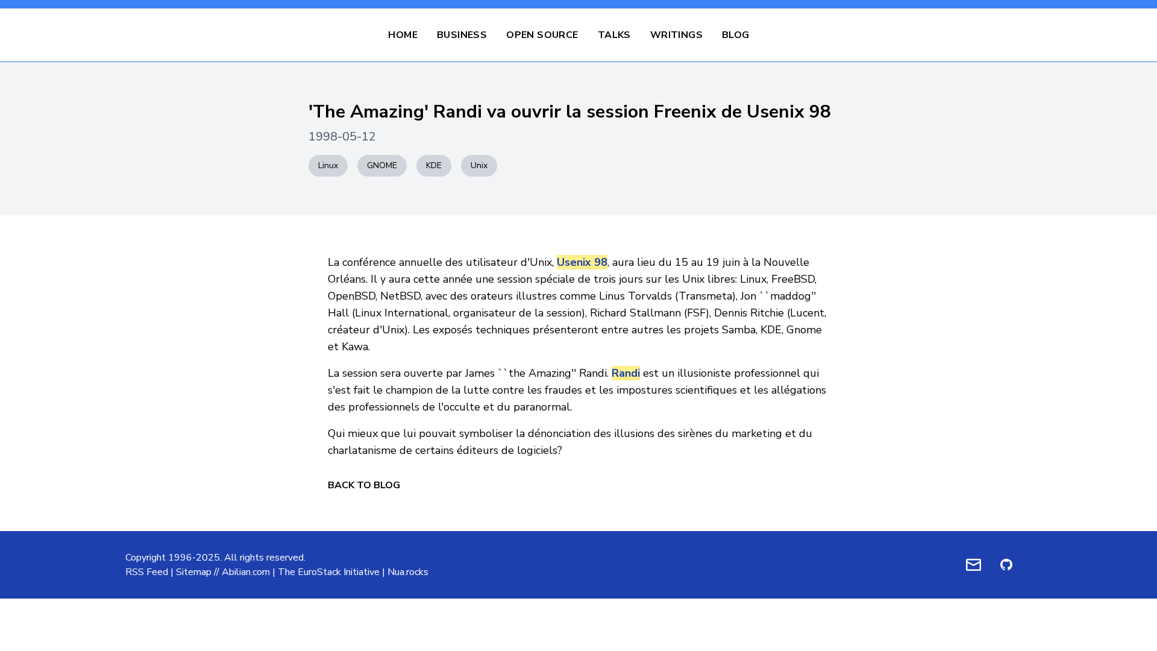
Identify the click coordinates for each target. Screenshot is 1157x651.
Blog (736, 35)
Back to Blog (364, 485)
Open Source (542, 35)
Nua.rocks (407, 572)
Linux (328, 165)
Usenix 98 (582, 262)
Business (462, 35)
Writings (676, 35)
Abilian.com (246, 572)
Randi (626, 373)
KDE (434, 165)
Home (403, 35)
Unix (479, 165)
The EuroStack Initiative (329, 572)
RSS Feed (146, 572)
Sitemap (194, 572)
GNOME (382, 165)
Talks (614, 35)
